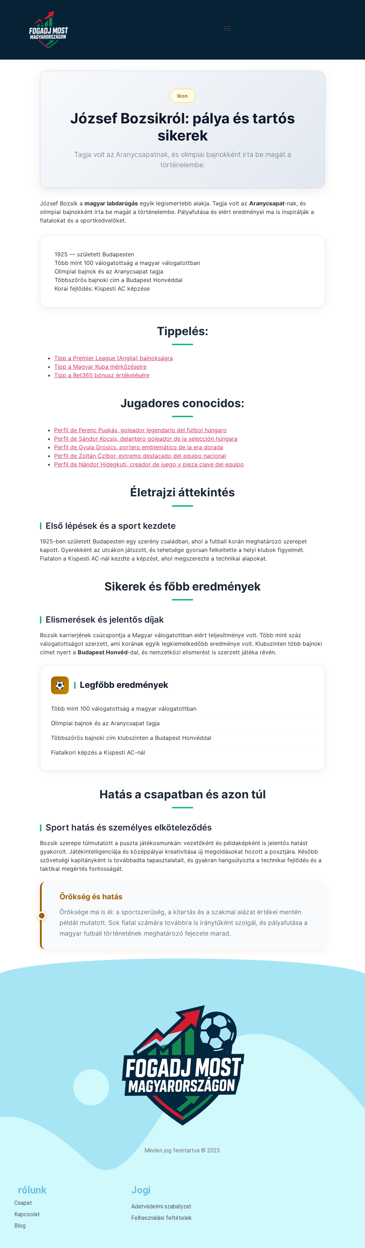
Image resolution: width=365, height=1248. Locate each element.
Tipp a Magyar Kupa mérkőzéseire (100, 366)
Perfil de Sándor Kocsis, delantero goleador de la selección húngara (145, 438)
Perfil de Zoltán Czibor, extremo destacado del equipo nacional (140, 455)
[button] (227, 28)
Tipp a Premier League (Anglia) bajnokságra (113, 358)
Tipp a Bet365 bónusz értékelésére (101, 375)
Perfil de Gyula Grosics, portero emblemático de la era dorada (138, 447)
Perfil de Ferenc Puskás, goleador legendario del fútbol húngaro (140, 430)
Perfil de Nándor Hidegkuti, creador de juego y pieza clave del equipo (149, 464)
